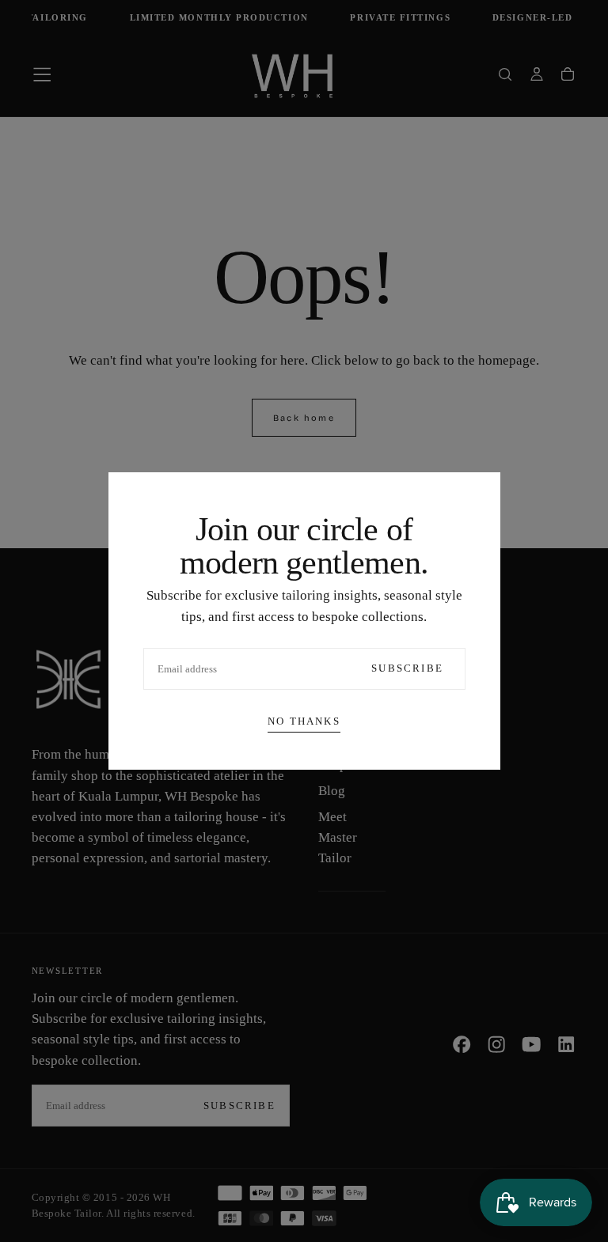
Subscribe (407, 668)
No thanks (304, 721)
